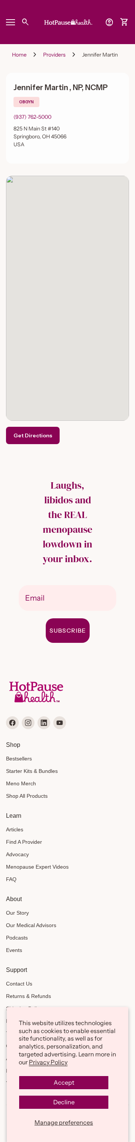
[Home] (67, 21)
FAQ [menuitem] (11, 879)
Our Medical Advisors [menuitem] (31, 925)
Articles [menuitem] (14, 829)
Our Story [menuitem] (17, 913)
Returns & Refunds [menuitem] (28, 996)
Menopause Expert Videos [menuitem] (37, 867)
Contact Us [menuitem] (19, 984)
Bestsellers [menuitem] (19, 759)
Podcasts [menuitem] (17, 938)
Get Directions (33, 435)
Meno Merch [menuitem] (21, 783)
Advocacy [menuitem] (17, 854)
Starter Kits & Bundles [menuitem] (32, 771)
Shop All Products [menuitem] (27, 796)
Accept (64, 1082)
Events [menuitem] (14, 950)
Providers (54, 54)
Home (19, 54)
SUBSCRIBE (68, 630)
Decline (64, 1102)
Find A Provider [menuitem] (24, 842)
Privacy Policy (48, 1062)
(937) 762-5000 (32, 116)
